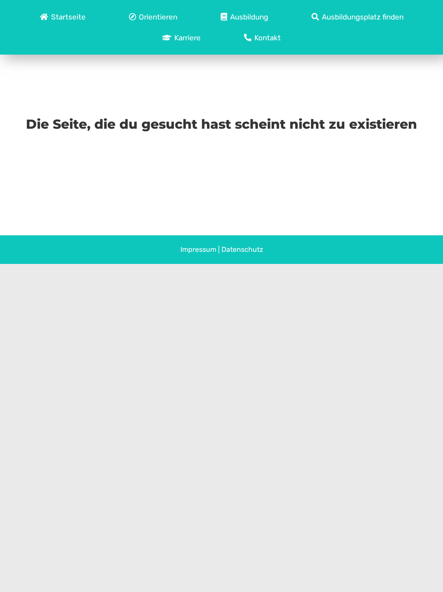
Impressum (198, 249)
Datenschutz (242, 249)
